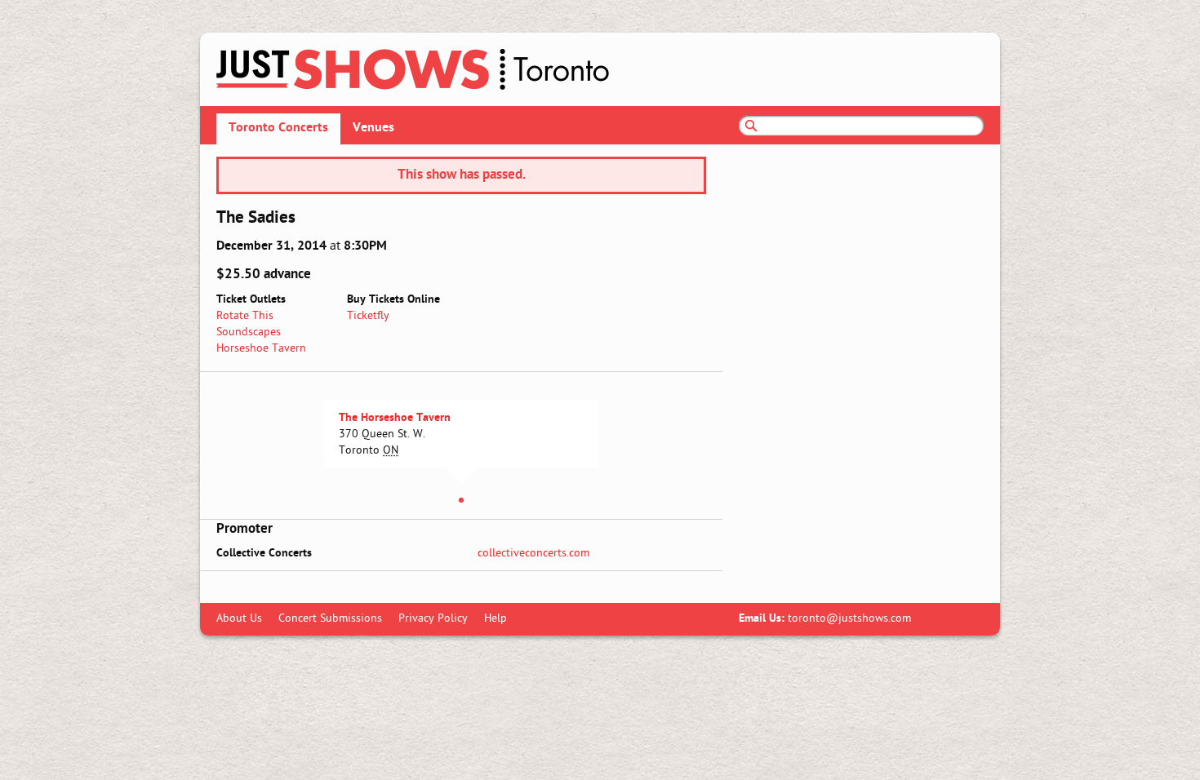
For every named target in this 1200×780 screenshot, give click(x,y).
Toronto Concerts (278, 128)
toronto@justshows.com (849, 619)
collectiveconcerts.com (533, 553)
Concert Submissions (330, 619)
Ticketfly (368, 316)
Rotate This (244, 316)
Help (495, 619)
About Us (239, 619)
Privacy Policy (433, 619)
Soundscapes (248, 332)
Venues (373, 128)
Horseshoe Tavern (261, 349)
